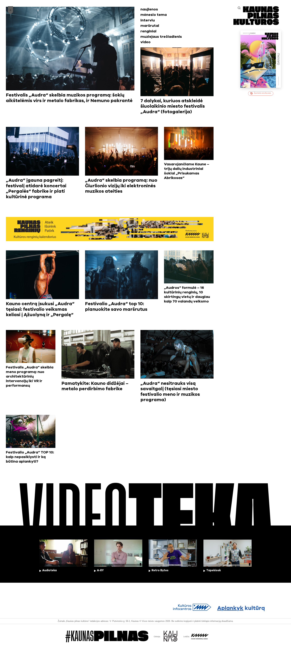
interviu (147, 20)
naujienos (149, 9)
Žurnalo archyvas (262, 93)
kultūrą (241, 608)
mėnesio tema (153, 15)
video (145, 42)
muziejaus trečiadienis (161, 36)
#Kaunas (106, 636)
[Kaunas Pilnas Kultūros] (256, 24)
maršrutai (149, 25)
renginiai (148, 31)
